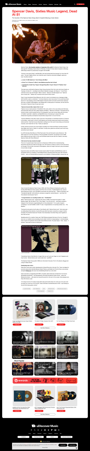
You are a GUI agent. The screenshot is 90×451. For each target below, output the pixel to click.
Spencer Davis (51, 288)
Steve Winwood (40, 291)
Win (60, 4)
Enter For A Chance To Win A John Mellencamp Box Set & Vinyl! (39, 82)
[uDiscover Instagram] (38, 430)
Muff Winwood (36, 288)
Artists (40, 4)
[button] (23, 312)
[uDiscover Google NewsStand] (55, 430)
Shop (25, 4)
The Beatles (50, 291)
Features (34, 4)
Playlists (51, 4)
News (29, 4)
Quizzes (56, 4)
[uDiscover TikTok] (41, 430)
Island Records (26, 288)
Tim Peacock (16, 21)
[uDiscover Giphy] (59, 430)
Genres (45, 4)
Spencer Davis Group (62, 288)
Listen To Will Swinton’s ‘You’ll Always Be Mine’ (35, 80)
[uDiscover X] (35, 430)
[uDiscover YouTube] (45, 430)
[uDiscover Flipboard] (52, 430)
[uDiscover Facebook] (31, 430)
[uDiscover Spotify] (48, 430)
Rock (44, 288)
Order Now (17, 324)
